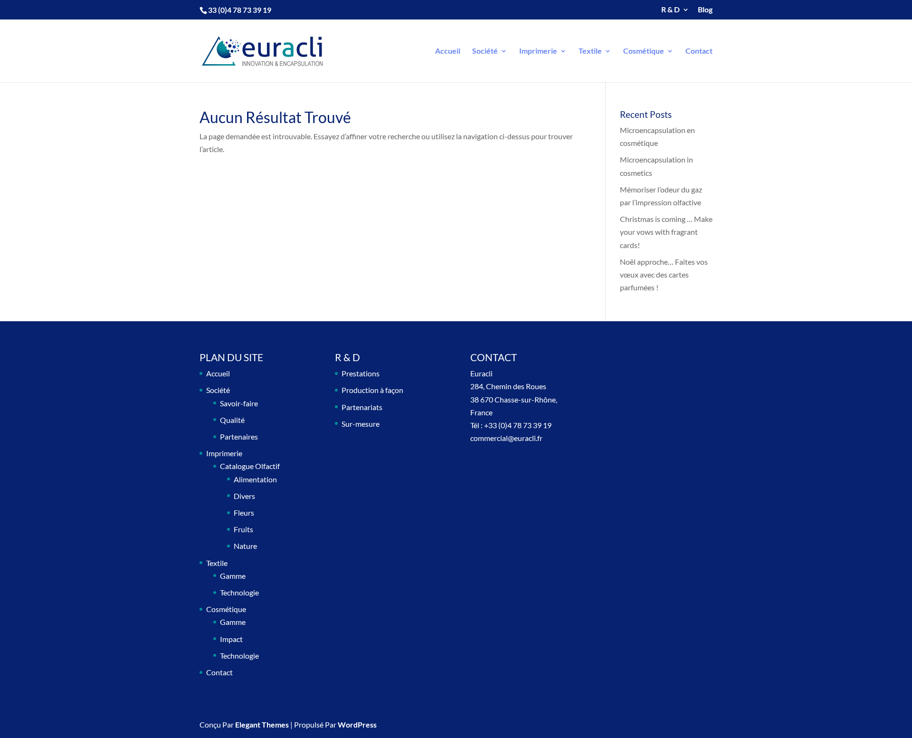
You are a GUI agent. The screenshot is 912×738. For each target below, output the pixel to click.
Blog (705, 10)
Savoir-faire (239, 403)
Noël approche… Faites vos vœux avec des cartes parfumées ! (664, 274)
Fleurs (244, 512)
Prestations (361, 373)
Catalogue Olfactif (250, 465)
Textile (590, 51)
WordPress (357, 724)
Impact (231, 638)
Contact (698, 51)
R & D (670, 10)
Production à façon (372, 389)
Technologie (239, 592)
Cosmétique (643, 51)
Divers (244, 495)
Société (485, 51)
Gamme (233, 575)
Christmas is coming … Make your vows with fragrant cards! (666, 231)
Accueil (447, 51)
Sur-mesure (361, 423)
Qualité (232, 419)
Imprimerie (538, 51)
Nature (245, 545)
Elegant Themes (262, 724)
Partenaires (239, 436)
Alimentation (255, 479)
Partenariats (362, 407)
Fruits (243, 529)
